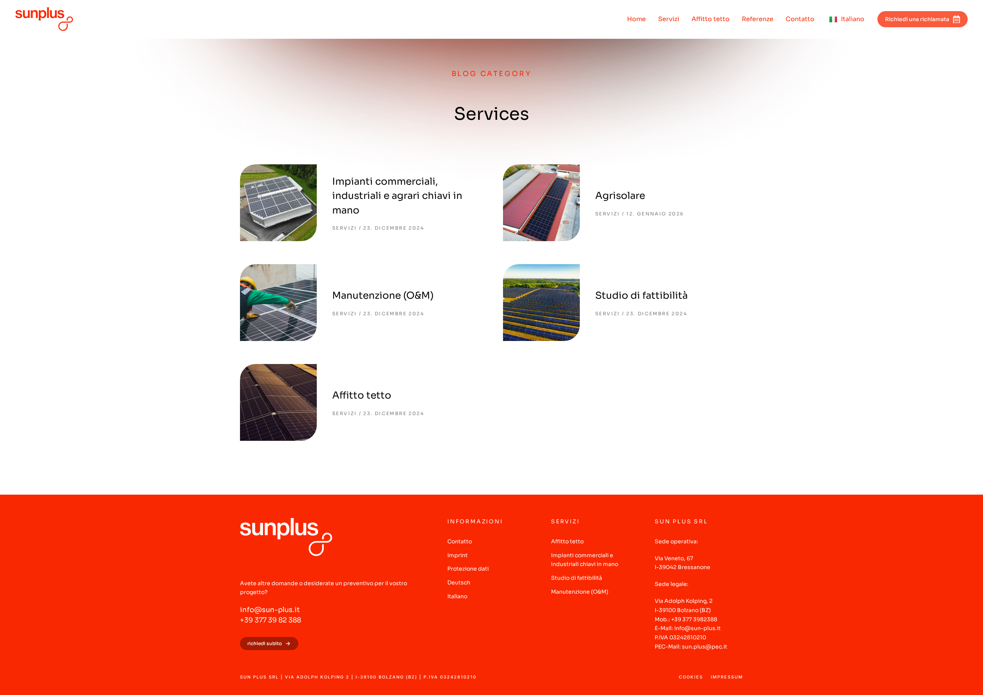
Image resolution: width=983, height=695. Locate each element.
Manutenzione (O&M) (383, 295)
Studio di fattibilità (641, 295)
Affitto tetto (361, 395)
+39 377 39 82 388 (270, 620)
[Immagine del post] (278, 202)
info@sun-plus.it (270, 610)
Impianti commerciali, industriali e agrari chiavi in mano (397, 195)
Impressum (727, 677)
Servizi (344, 228)
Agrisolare (620, 196)
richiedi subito (264, 643)
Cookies (691, 677)
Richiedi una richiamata (917, 19)
